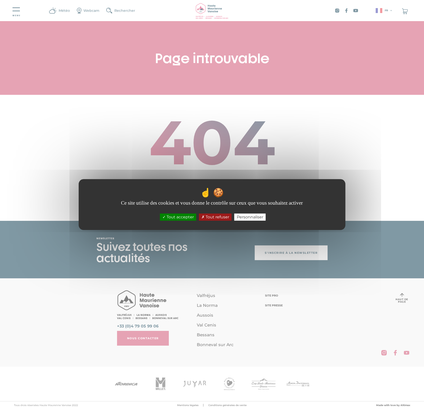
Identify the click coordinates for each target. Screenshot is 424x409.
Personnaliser (250, 217)
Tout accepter (180, 217)
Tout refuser (217, 217)
